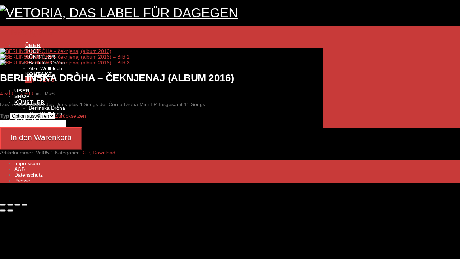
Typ (4, 116)
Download (104, 152)
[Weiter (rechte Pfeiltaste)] (10, 210)
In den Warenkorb (41, 137)
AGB (19, 169)
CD (86, 152)
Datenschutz (28, 175)
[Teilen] (17, 205)
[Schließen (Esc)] (24, 205)
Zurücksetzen (70, 116)
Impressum (27, 163)
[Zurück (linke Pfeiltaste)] (3, 210)
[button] (29, 31)
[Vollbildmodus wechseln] (10, 205)
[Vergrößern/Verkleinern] (3, 205)
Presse (22, 180)
